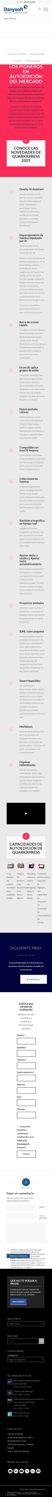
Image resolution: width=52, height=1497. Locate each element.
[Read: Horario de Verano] (9, 1414)
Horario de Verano (21, 1413)
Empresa (21, 1084)
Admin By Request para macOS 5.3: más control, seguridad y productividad (28, 1402)
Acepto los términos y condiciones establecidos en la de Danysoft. (25, 1137)
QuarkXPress (10, 18)
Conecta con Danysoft (23, 1391)
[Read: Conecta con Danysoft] (9, 1392)
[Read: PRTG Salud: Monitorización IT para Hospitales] (9, 1381)
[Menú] (44, 9)
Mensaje (21, 1109)
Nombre (21, 1035)
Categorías (12, 1355)
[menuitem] (38, 9)
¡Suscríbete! (18, 1301)
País (19, 1097)
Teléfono (22, 1060)
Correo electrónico (43, 1218)
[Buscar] (38, 9)
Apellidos (22, 1047)
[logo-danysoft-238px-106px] (21, 9)
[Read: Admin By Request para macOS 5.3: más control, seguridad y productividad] (9, 1400)
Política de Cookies (18, 1260)
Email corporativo (25, 1072)
